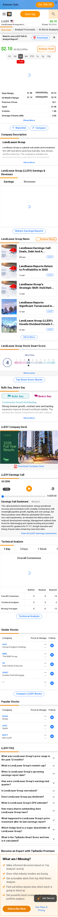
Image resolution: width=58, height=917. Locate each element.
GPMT (5, 672)
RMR (4, 654)
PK (3, 663)
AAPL (4, 725)
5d (15, 56)
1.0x (7, 489)
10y (48, 56)
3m (20, 57)
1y (37, 56)
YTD (32, 56)
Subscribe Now (17, 908)
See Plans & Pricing (41, 909)
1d (9, 56)
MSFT (5, 735)
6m (26, 56)
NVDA (5, 716)
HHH (4, 644)
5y (43, 56)
